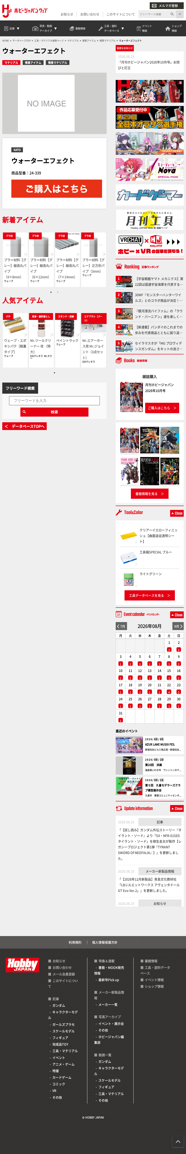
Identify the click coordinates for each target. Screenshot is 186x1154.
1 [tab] (51, 292)
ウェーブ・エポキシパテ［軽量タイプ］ (15, 346)
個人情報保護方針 (104, 942)
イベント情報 (154, 979)
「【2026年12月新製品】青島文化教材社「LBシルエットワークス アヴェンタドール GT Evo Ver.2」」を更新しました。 (149, 885)
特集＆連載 (107, 961)
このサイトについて (120, 14)
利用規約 (75, 942)
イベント (58, 1057)
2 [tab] (58, 292)
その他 (57, 1097)
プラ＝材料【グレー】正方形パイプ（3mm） (93, 265)
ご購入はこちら (159, 407)
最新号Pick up (108, 979)
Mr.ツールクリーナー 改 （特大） (40, 346)
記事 (160, 822)
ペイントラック (67, 340)
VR (54, 1090)
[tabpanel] (15, 259)
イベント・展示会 (111, 1023)
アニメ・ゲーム (63, 1064)
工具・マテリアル (65, 1050)
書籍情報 (151, 961)
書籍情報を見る (146, 493)
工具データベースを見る (146, 595)
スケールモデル (63, 1031)
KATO (17, 150)
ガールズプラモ (63, 1024)
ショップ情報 (154, 986)
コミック (58, 1084)
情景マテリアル (57, 62)
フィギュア (60, 1037)
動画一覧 (105, 1055)
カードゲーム (61, 1077)
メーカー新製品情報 (160, 871)
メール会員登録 (64, 974)
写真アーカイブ (110, 1016)
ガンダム (58, 1005)
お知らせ (67, 14)
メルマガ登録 (168, 5)
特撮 (55, 1070)
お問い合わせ (89, 14)
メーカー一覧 (107, 1004)
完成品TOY (60, 1044)
